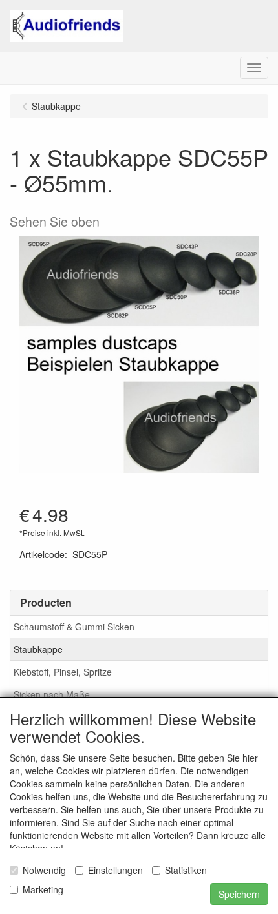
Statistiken (186, 870)
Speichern (239, 894)
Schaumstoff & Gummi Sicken (74, 626)
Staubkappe (38, 649)
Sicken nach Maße (52, 694)
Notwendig (44, 870)
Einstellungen (115, 870)
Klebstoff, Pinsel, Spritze (63, 671)
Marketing (43, 889)
